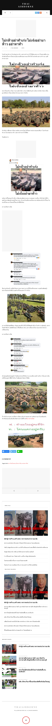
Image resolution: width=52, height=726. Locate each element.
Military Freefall (23, 656)
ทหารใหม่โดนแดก (12, 463)
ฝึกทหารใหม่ (18, 463)
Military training (23, 679)
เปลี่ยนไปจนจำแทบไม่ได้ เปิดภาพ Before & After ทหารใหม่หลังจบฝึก (22, 621)
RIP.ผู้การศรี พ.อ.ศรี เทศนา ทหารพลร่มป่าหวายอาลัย (20, 539)
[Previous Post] (14, 491)
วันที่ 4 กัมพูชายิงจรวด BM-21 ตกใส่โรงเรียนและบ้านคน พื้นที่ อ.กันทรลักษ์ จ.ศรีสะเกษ (26, 547)
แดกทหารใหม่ (25, 463)
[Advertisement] (26, 28)
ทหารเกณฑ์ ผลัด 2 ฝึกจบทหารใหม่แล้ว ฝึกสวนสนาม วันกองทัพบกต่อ (21, 543)
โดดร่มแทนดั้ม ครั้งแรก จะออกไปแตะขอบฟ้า (16, 560)
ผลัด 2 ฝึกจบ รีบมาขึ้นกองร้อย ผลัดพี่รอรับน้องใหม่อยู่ (17, 617)
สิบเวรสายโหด (30, 419)
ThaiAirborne (26, 707)
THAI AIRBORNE (26, 5)
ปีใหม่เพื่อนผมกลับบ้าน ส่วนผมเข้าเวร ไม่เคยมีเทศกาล (18, 630)
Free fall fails (22, 667)
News (23, 48)
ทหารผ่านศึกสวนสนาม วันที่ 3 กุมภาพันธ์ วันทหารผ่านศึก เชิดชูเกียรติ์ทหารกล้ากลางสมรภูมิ (25, 607)
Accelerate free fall (24, 644)
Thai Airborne (14, 48)
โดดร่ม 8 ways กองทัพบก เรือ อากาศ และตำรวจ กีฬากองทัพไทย (20, 565)
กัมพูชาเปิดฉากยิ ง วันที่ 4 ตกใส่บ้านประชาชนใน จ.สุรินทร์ (19, 552)
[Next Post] (38, 491)
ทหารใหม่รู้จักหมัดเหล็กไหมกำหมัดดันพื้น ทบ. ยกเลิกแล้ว (19, 612)
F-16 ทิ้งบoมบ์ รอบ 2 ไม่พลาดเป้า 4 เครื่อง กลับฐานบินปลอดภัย (20, 556)
